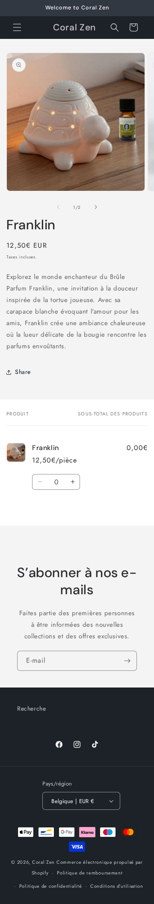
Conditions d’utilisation (116, 886)
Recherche (31, 708)
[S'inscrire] (127, 661)
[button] (17, 27)
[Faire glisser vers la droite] (95, 207)
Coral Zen (43, 862)
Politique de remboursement (89, 872)
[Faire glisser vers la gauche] (58, 207)
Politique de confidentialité (50, 886)
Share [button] (23, 372)
